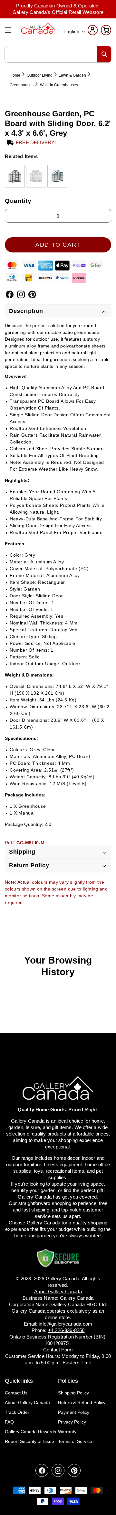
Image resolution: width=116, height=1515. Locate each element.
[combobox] (58, 54)
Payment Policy (73, 1412)
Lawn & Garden (72, 75)
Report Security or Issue (29, 1441)
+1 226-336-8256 (66, 1330)
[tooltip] (15, 176)
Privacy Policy (72, 1421)
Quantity (18, 200)
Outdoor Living (40, 75)
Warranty (67, 1431)
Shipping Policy (73, 1392)
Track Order (17, 1412)
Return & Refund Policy (81, 1402)
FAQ (9, 1421)
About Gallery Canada (27, 1402)
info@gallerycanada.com (65, 1324)
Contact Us (16, 1392)
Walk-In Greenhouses (59, 85)
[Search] (104, 54)
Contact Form (58, 1349)
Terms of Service (75, 1441)
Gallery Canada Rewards (30, 1431)
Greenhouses (22, 85)
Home (15, 75)
